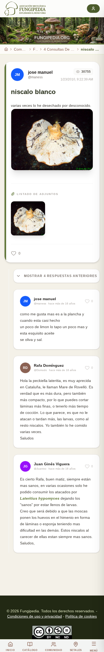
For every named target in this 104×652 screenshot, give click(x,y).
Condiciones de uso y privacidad (34, 616)
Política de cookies (81, 616)
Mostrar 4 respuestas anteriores (60, 276)
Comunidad (20, 49)
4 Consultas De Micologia (59, 49)
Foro (35, 49)
